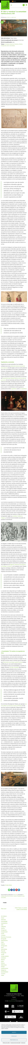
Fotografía (3, 952)
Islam (8, 45)
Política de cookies (6, 1042)
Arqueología (4, 921)
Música (3, 963)
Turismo (3, 973)
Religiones (3, 970)
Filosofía (3, 951)
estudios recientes (13, 667)
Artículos (3, 9)
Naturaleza (4, 965)
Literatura (3, 958)
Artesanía (3, 919)
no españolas (23, 388)
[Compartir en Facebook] (11, 890)
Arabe (2, 918)
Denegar (14, 1036)
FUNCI (15, 17)
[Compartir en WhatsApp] (9, 890)
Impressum (23, 1042)
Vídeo (2, 975)
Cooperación (4, 932)
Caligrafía (3, 926)
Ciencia (3, 928)
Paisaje (3, 966)
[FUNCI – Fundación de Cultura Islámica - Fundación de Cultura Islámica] (5, 5)
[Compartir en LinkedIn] (19, 890)
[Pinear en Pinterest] (16, 890)
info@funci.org (11, 1001)
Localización (14, 999)
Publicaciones (4, 968)
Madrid (3, 959)
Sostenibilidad (4, 972)
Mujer (2, 961)
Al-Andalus (6, 44)
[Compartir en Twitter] (14, 890)
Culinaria (3, 935)
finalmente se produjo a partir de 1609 (12, 662)
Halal (2, 942)
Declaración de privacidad (15, 1042)
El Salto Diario (8, 885)
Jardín (2, 954)
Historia (20, 44)
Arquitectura (4, 923)
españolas (13, 388)
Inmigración (3, 45)
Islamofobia (12, 45)
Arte (2, 925)
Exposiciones (4, 940)
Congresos (4, 930)
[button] (11, 5)
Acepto (14, 1032)
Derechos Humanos (14, 44)
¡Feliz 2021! (3, 908)
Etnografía (3, 938)
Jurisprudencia (4, 956)
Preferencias (14, 1040)
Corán (2, 933)
